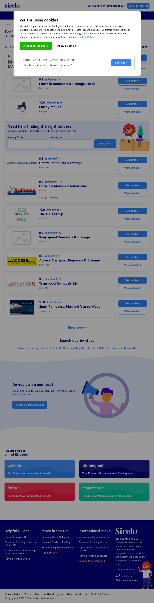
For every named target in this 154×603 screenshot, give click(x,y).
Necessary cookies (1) (36, 59)
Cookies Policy (86, 36)
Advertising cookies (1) (62, 65)
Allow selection (66, 45)
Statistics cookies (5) (35, 65)
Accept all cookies (34, 45)
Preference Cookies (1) (63, 59)
